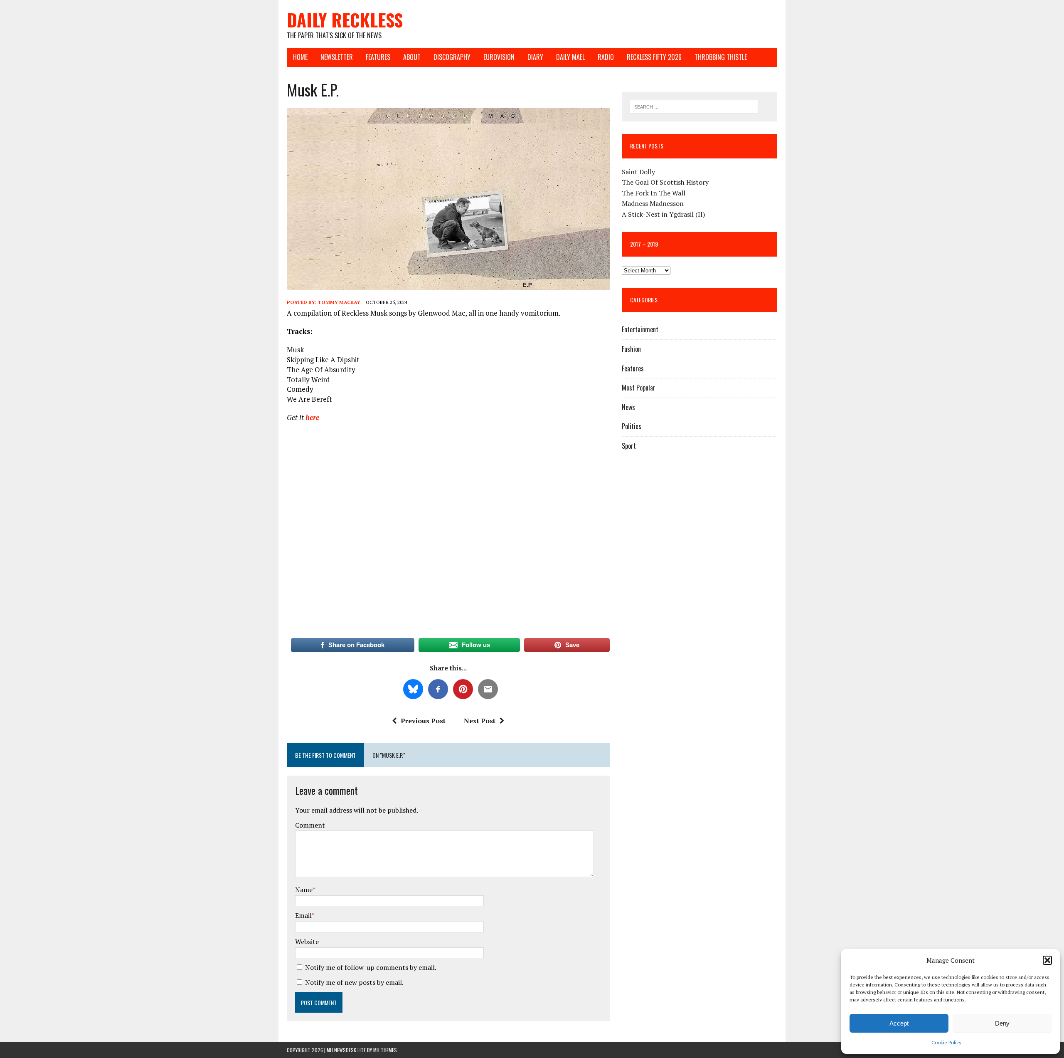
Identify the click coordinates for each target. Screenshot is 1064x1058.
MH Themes (385, 1049)
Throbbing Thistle (721, 57)
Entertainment (640, 329)
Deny (1002, 1023)
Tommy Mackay (339, 302)
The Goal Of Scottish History (665, 182)
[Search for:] (694, 106)
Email (303, 915)
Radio (606, 57)
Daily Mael (570, 57)
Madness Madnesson (653, 203)
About (412, 57)
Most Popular (638, 388)
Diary (535, 57)
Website (307, 941)
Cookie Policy (946, 1042)
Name (304, 889)
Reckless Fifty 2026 (654, 57)
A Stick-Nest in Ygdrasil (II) (663, 214)
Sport (629, 446)
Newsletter (336, 57)
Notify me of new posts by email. (354, 982)
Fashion (631, 349)
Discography (451, 57)
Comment (310, 825)
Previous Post (423, 720)
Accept (899, 1023)
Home (300, 57)
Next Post (479, 720)
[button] (1047, 960)
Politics (631, 426)
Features (378, 57)
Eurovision (499, 57)
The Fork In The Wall (653, 193)
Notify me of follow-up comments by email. (370, 967)
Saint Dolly (638, 171)
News (628, 407)
